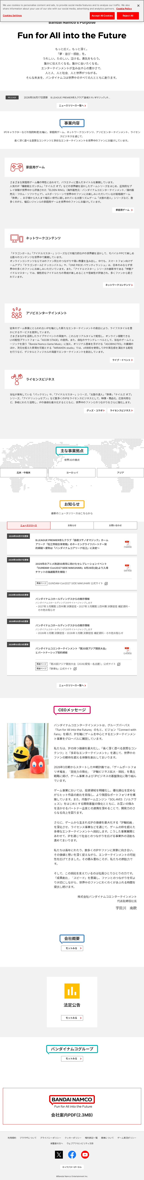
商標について (107, 1138)
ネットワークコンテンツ (117, 285)
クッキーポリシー (73, 1138)
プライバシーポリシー (50, 1138)
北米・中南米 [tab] (23, 472)
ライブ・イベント (121, 360)
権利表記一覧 (91, 1138)
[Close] (138, 5)
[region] (72, 11)
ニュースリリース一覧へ (71, 105)
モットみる (71, 948)
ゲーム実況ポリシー (126, 1138)
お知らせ (72, 525)
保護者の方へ (56, 1143)
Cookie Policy (124, 8)
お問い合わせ (115, 525)
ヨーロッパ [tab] (72, 472)
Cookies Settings (12, 15)
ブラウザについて (28, 1138)
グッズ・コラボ (95, 410)
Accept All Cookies (102, 15)
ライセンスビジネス (120, 410)
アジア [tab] (120, 472)
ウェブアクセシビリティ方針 (80, 1143)
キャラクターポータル (72, 1167)
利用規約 (12, 1138)
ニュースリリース (28, 525)
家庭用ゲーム (122, 209)
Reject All (128, 15)
